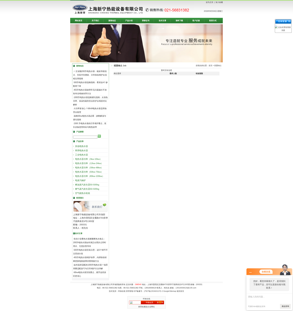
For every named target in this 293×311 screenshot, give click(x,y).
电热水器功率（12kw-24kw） (89, 163)
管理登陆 (129, 291)
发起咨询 (285, 306)
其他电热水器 (81, 146)
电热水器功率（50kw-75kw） (89, 172)
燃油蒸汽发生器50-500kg (87, 184)
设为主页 (209, 2)
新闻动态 (112, 21)
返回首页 (180, 291)
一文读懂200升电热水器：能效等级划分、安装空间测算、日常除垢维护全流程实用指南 (90, 75)
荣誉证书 (145, 21)
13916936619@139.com (185, 288)
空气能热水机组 (82, 193)
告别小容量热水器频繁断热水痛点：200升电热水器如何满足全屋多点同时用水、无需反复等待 (89, 242)
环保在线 (146, 299)
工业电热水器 (81, 155)
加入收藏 (219, 2)
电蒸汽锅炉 (80, 180)
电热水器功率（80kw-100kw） (89, 176)
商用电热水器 (81, 150)
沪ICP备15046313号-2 (153, 291)
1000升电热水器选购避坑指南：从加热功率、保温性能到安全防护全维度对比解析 (90, 101)
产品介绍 (129, 21)
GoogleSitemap (169, 291)
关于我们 (95, 21)
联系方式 (213, 21)
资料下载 (179, 21)
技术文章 (162, 21)
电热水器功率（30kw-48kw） (89, 167)
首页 (210, 65)
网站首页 (78, 21)
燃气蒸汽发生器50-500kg (87, 189)
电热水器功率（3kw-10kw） (88, 159)
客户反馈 (196, 21)
